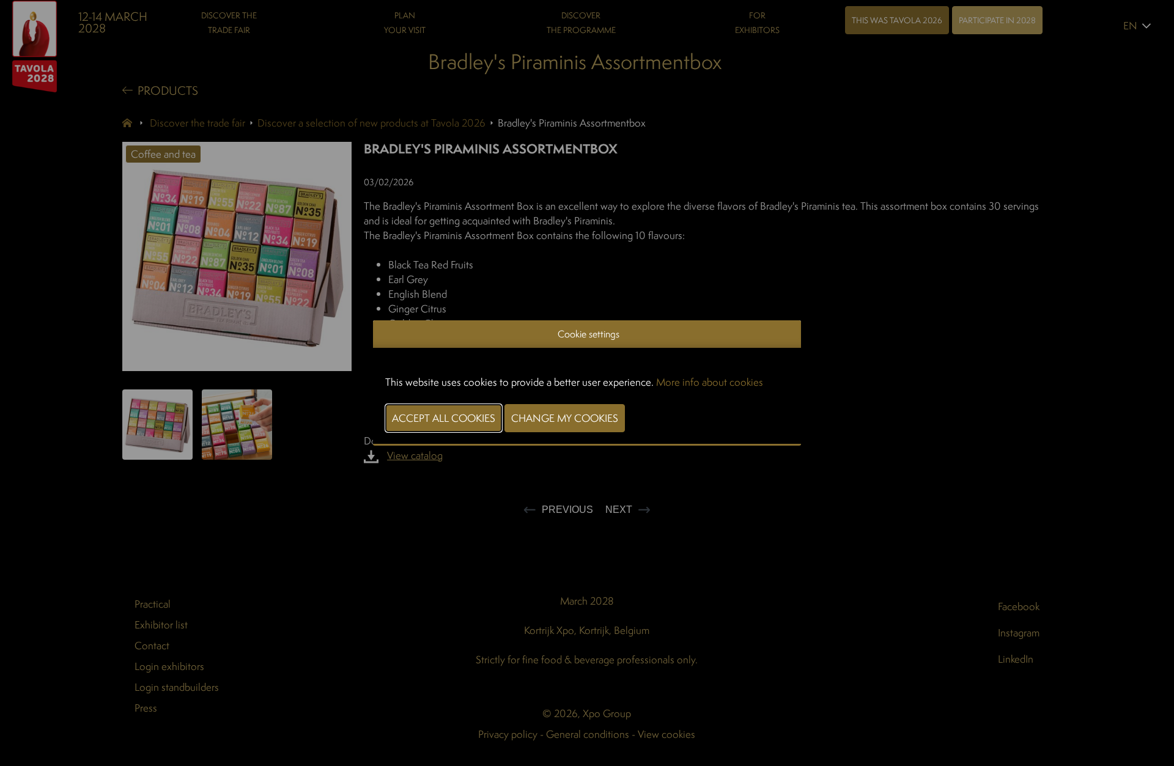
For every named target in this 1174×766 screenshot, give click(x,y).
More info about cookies (709, 382)
